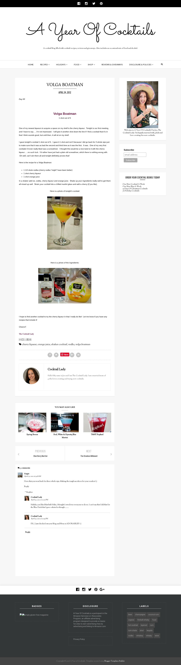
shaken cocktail (59, 344)
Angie (26, 473)
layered (144, 625)
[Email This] (20, 339)
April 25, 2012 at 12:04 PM (39, 519)
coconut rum (153, 614)
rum (152, 625)
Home (31, 64)
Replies (29, 492)
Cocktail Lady (36, 497)
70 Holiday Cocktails (131, 191)
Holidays (60, 64)
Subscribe (129, 150)
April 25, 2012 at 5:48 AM (32, 476)
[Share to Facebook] (27, 339)
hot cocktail (133, 625)
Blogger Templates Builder (114, 661)
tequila (149, 630)
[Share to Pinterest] (30, 339)
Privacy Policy (79, 639)
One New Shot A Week (132, 186)
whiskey (139, 636)
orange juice (44, 344)
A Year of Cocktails (77, 661)
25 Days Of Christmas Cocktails (135, 188)
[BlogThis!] (22, 339)
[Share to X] (25, 339)
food (154, 620)
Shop (90, 64)
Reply (26, 486)
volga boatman (82, 344)
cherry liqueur (29, 344)
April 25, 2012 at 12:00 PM (39, 500)
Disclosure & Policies (140, 64)
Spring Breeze (32, 434)
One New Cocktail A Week (134, 184)
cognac (131, 620)
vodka (71, 344)
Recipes (44, 64)
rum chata (132, 630)
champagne (140, 614)
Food (76, 64)
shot (142, 630)
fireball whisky (143, 620)
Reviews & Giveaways (112, 64)
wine (157, 636)
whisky (149, 636)
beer (130, 614)
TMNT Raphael (97, 434)
